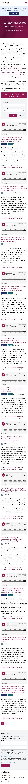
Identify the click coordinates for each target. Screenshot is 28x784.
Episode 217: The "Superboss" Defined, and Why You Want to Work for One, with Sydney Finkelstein (14, 188)
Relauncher (4, 143)
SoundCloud (20, 165)
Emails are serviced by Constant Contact (9, 762)
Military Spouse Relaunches (13, 73)
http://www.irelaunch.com (6, 756)
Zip (2, 745)
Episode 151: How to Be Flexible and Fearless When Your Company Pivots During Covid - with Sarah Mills (12, 590)
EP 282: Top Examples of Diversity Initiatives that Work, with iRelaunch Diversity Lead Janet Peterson (12, 139)
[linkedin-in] (2, 782)
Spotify (20, 167)
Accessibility (21, 777)
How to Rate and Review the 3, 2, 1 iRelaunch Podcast (14, 95)
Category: (5, 108)
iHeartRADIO (14, 167)
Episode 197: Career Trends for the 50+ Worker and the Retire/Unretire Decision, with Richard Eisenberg (13, 239)
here (19, 77)
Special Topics (16, 143)
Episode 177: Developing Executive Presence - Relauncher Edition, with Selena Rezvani (12, 390)
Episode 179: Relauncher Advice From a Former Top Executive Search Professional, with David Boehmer (13, 288)
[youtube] (8, 782)
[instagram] (6, 782)
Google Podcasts (5, 167)
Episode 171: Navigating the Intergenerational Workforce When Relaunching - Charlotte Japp (11, 539)
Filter (13, 115)
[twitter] (11, 782)
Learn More (14, 13)
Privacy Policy (15, 777)
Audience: (5, 102)
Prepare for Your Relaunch (9, 192)
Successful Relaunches (18, 594)
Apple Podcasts (12, 165)
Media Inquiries (5, 779)
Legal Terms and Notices (6, 777)
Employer (10, 143)
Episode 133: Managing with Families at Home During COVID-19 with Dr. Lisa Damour (13, 639)
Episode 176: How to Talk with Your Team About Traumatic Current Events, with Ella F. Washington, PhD (13, 439)
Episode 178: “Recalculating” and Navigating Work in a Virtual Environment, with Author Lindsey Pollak (13, 340)
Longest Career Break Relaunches (11, 75)
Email (2, 740)
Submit (5, 765)
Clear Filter (21, 115)
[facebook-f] (4, 782)
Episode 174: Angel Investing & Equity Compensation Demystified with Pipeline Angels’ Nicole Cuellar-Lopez (13, 490)
